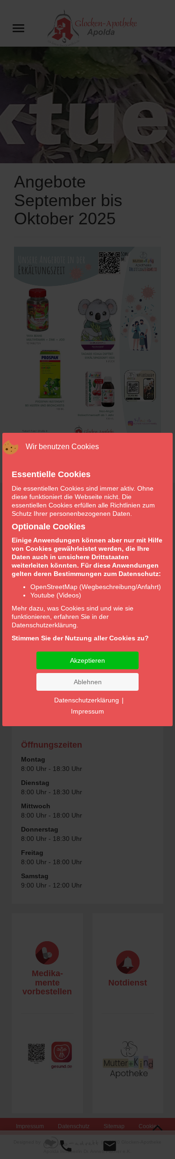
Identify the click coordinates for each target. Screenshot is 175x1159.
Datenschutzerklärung (86, 700)
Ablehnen (88, 682)
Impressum (87, 711)
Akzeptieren (87, 660)
